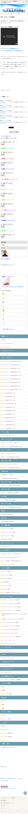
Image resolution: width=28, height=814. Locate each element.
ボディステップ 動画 (6, 578)
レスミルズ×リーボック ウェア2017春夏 (10, 626)
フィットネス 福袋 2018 (7, 733)
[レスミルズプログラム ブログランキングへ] (4, 786)
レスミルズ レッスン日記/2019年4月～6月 (11, 368)
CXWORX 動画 (5, 582)
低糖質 (3, 690)
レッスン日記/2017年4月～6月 (8, 396)
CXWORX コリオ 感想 (7, 539)
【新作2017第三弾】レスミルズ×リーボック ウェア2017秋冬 (14, 614)
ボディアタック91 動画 (6, 120)
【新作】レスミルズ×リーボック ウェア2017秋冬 (12, 619)
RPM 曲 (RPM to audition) (7, 514)
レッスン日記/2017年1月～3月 (8, 400)
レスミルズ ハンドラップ (8, 564)
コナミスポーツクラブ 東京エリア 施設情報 (11, 679)
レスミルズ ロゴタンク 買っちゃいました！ (12, 553)
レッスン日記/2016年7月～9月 (8, 407)
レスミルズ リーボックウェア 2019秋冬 (11, 599)
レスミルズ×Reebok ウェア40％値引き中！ (12, 50)
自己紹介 (4, 339)
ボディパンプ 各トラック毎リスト (9, 453)
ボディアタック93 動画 (6, 110)
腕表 (3, 708)
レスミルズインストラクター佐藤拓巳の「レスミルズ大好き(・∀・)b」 (11, 2)
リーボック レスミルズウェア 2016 (9, 633)
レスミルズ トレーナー (7, 672)
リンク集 (2, 805)
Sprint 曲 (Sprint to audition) (8, 521)
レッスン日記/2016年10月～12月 (9, 403)
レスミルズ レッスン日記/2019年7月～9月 (11, 364)
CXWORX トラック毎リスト (8, 474)
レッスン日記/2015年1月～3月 (8, 428)
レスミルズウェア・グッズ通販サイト (9, 797)
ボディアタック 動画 (6, 585)
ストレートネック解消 (7, 693)
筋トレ (3, 686)
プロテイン (4, 715)
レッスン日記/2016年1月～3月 (8, 414)
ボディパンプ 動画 (6, 571)
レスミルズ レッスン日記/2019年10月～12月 (11, 361)
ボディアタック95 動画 (6, 105)
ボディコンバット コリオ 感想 (8, 532)
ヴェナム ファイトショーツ (8, 658)
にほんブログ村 (4, 780)
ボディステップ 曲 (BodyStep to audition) (11, 467)
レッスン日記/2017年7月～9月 (8, 393)
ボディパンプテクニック (7, 546)
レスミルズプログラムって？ (8, 343)
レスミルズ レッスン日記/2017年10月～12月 (11, 389)
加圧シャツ (4, 726)
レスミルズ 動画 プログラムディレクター (11, 592)
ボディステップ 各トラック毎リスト (10, 464)
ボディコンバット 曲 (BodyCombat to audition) (12, 446)
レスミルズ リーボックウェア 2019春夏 (11, 603)
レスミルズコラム (6, 347)
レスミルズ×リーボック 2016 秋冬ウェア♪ (11, 629)
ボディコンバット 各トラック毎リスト (10, 442)
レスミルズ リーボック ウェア (8, 640)
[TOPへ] (25, 793)
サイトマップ (3, 808)
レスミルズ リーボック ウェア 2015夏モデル (11, 636)
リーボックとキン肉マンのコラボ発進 (10, 622)
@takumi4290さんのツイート (8, 264)
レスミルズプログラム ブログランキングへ (8, 788)
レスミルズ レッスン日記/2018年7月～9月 (11, 378)
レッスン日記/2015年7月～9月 (8, 421)
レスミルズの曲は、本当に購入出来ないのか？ (12, 560)
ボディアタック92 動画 (6, 115)
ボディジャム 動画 (6, 589)
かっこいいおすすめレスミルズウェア (10, 557)
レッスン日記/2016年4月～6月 (8, 410)
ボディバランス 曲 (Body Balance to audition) (12, 507)
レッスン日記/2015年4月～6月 (8, 424)
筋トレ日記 (4, 729)
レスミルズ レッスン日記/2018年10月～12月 (11, 375)
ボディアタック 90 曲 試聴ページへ (10, 48)
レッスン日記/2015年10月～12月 (9, 417)
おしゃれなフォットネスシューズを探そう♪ (13, 286)
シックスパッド (5, 740)
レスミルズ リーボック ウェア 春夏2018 (11, 610)
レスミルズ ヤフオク (6, 665)
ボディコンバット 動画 (7, 575)
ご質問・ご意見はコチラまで (8, 747)
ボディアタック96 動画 (6, 100)
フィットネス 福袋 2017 (7, 736)
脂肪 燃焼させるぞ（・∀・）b (7, 803)
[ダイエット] (4, 766)
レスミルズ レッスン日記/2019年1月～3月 (11, 371)
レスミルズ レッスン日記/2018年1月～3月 (11, 386)
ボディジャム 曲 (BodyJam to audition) (10, 492)
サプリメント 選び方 (6, 718)
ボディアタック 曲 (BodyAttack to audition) (11, 485)
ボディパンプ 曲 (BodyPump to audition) (11, 456)
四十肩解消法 (3, 800)
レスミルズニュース (6, 354)
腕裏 (3, 704)
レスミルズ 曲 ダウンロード (8, 435)
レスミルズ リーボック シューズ (9, 643)
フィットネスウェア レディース (9, 650)
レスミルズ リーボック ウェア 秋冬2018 (11, 606)
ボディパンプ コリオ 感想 (7, 528)
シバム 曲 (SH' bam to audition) (9, 500)
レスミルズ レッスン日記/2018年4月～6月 (11, 382)
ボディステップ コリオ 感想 (8, 535)
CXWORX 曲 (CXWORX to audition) (10, 478)
